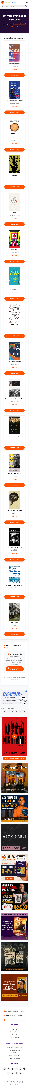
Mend (14, 212)
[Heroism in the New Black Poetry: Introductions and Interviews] (14, 574)
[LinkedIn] (12, 1073)
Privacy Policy (14, 1032)
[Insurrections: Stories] (14, 314)
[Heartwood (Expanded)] (14, 127)
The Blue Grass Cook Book (14, 510)
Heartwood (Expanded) (14, 138)
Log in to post (9, 648)
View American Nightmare (15, 758)
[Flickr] (20, 1073)
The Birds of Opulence (14, 361)
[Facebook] (12, 1068)
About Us (14, 1029)
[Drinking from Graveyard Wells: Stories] (14, 90)
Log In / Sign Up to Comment (15, 668)
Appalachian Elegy (14, 436)
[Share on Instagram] (8, 711)
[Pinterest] (16, 1073)
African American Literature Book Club (14, 1083)
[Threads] (20, 1068)
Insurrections (14, 324)
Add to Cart (14, 75)
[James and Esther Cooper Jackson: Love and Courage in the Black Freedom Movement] (14, 388)
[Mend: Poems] (14, 202)
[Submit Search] (26, 6)
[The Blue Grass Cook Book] (14, 500)
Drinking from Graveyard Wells (14, 100)
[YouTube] (8, 1068)
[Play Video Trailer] (14, 736)
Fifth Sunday (14, 622)
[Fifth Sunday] (14, 612)
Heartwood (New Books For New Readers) (14, 548)
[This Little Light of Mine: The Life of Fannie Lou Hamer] (14, 463)
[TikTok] (8, 1073)
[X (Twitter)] (16, 1068)
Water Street (14, 249)
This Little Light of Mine (14, 473)
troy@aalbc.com (15, 1055)
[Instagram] (4, 1068)
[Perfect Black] (14, 164)
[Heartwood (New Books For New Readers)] (14, 537)
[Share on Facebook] (4, 711)
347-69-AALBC (15, 1058)
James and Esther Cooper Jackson (14, 398)
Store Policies (14, 1037)
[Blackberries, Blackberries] (14, 276)
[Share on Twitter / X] (20, 711)
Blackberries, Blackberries (14, 287)
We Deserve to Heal (14, 63)
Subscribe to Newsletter (14, 1047)
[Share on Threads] (12, 711)
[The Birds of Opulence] (14, 351)
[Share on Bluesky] (16, 711)
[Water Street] (14, 239)
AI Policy (14, 1034)
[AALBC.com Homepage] (8, 2)
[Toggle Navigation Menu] (26, 2)
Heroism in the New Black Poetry (14, 585)
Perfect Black (14, 175)
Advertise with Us (14, 1050)
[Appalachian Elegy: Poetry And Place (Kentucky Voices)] (14, 425)
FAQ (14, 1052)
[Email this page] (24, 711)
